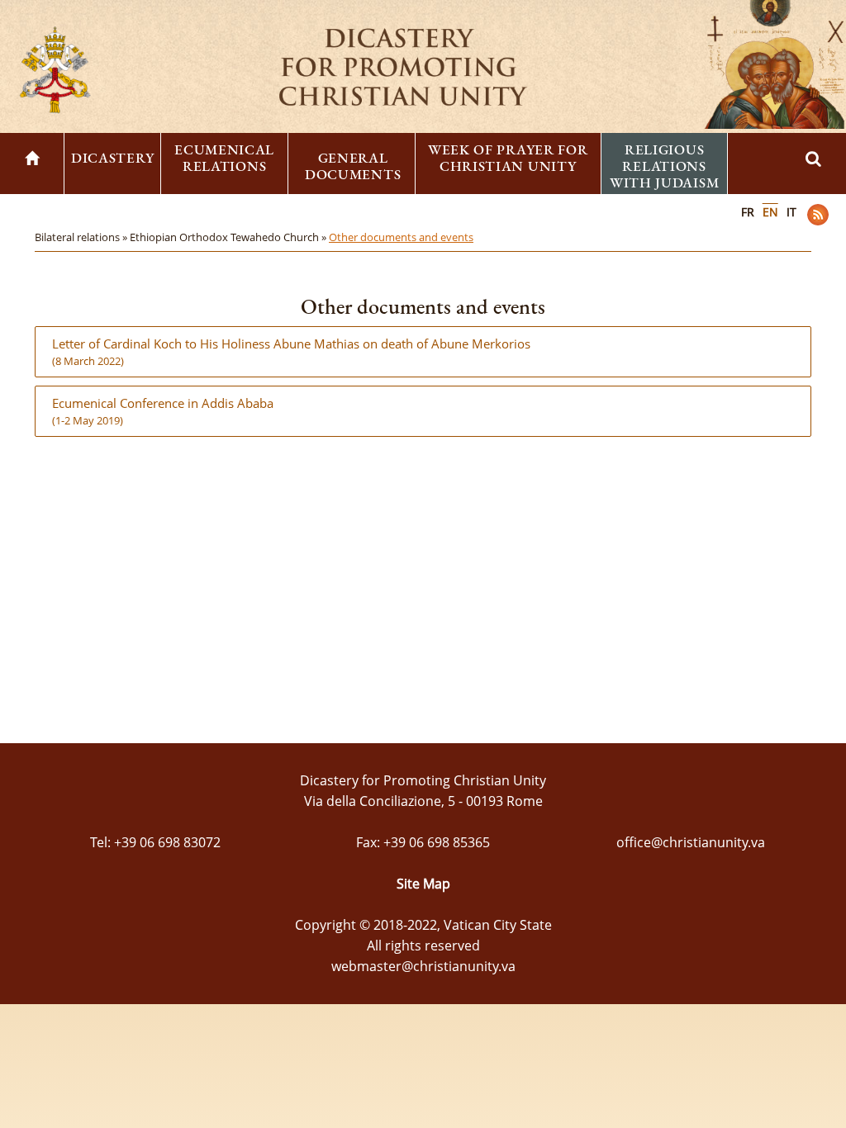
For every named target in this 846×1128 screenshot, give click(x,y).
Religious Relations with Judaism (664, 166)
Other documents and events (401, 237)
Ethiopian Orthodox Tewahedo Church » (229, 237)
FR (747, 212)
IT (791, 212)
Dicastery (112, 158)
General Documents (353, 166)
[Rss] (818, 214)
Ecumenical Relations (224, 157)
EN (770, 212)
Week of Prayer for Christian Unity (508, 157)
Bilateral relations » (82, 237)
